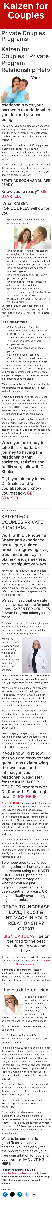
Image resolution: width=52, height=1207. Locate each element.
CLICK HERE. (25, 796)
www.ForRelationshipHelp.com (19, 1173)
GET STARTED (18, 495)
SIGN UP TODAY (19, 936)
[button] (26, 25)
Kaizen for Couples (26, 10)
